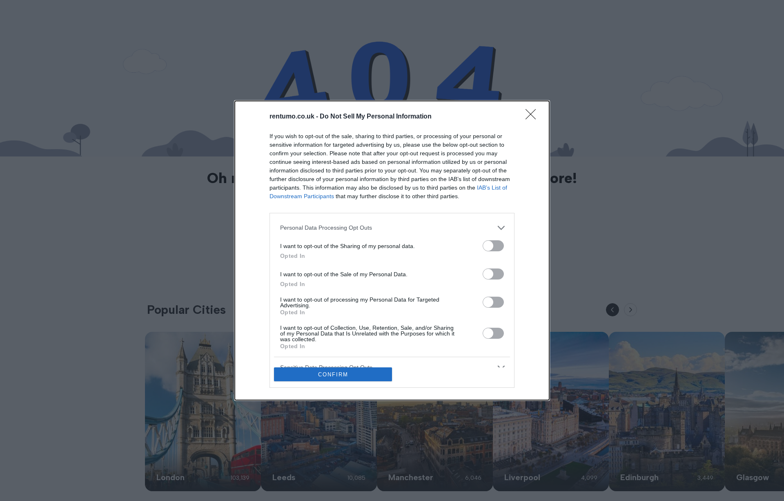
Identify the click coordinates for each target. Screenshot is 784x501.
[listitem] (392, 228)
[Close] (533, 117)
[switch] (493, 245)
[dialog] (392, 250)
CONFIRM (333, 374)
